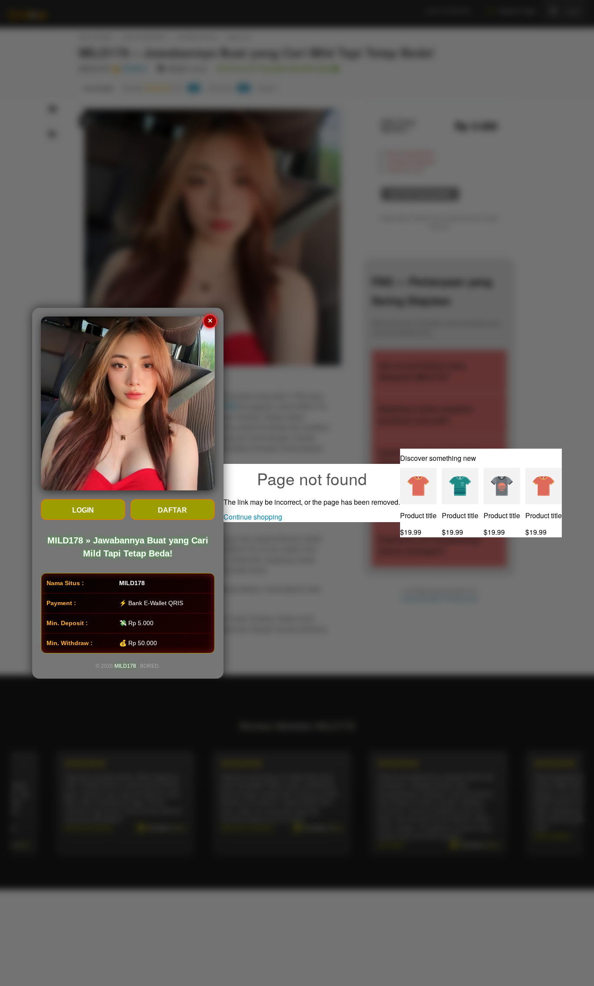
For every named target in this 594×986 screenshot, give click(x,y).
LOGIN (83, 510)
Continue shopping (253, 517)
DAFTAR (172, 510)
